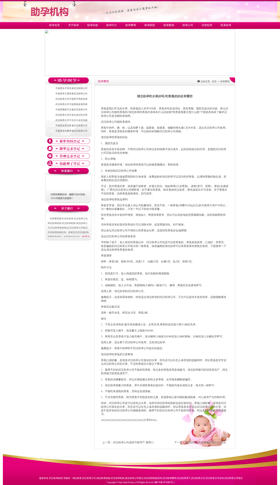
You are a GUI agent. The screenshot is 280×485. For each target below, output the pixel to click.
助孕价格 (92, 25)
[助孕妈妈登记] (68, 141)
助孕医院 (149, 25)
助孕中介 (111, 25)
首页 (214, 81)
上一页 (106, 442)
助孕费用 (130, 25)
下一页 (178, 442)
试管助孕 (207, 25)
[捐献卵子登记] (68, 163)
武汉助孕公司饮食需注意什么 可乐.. (206, 442)
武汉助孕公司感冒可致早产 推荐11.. (134, 442)
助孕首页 (54, 25)
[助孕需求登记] (68, 148)
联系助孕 (226, 25)
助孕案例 (168, 25)
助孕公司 (187, 25)
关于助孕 (73, 25)
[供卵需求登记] (68, 156)
